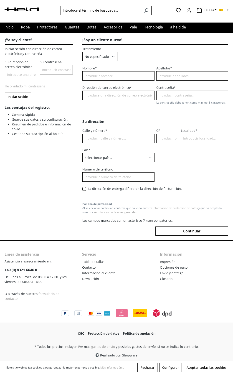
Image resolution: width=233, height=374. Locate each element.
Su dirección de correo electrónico (18, 64)
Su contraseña (51, 62)
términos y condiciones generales (115, 212)
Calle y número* (94, 130)
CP (158, 130)
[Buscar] (146, 10)
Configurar (170, 367)
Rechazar (147, 367)
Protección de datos (103, 333)
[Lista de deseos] (178, 10)
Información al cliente (98, 273)
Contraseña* (166, 87)
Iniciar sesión (18, 96)
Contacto (89, 267)
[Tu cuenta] (189, 10)
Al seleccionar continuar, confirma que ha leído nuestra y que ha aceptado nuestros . (152, 210)
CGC (81, 333)
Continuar (191, 231)
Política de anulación (139, 333)
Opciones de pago (173, 267)
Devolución (90, 279)
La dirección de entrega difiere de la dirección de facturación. (135, 188)
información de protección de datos (175, 208)
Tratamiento (91, 49)
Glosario (166, 279)
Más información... (112, 367)
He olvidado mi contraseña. (25, 86)
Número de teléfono (97, 169)
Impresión (167, 262)
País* (86, 150)
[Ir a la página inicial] (22, 9)
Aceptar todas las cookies (206, 367)
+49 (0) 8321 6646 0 (21, 269)
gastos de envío (103, 346)
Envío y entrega (171, 273)
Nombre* (89, 68)
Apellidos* (164, 68)
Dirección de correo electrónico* (107, 87)
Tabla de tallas (93, 262)
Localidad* (189, 130)
